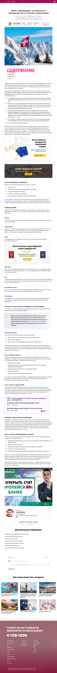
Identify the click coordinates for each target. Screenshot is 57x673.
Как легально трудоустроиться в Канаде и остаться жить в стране (24, 408)
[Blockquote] (22, 564)
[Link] (25, 564)
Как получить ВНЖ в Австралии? (27, 611)
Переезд (34, 651)
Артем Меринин (17, 23)
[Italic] (14, 564)
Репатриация (23, 643)
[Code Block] (23, 564)
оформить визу (16, 348)
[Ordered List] (19, 564)
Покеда (21, 6)
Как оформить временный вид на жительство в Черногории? (46, 595)
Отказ (9, 78)
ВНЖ (30, 6)
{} (26, 564)
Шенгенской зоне (8, 201)
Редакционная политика (11, 658)
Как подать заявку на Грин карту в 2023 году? (14, 543)
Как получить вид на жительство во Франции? (14, 547)
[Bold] (13, 564)
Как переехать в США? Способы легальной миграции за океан (23, 403)
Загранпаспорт (24, 645)
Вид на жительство (36, 643)
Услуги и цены (9, 663)
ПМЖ (34, 647)
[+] (28, 564)
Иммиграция (26, 6)
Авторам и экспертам (11, 656)
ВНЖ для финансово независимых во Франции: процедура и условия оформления (28, 596)
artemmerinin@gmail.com (20, 514)
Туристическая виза (10, 649)
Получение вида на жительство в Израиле (14, 541)
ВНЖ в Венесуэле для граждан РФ (12, 545)
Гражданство (23, 640)
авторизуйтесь (46, 557)
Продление (11, 76)
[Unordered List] (20, 564)
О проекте (9, 654)
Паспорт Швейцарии (9, 199)
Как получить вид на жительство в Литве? (14, 536)
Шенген (8, 651)
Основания (10, 72)
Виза (8, 645)
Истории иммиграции (11, 640)
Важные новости (10, 643)
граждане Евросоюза (42, 91)
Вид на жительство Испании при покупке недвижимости (8, 612)
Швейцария (33, 6)
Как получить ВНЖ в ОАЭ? (45, 611)
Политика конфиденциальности (27, 668)
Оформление (11, 74)
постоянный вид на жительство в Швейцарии (17, 291)
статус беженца (15, 298)
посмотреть (27, 259)
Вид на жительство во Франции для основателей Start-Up (17, 534)
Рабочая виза (9, 647)
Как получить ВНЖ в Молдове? (11, 538)
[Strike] (17, 564)
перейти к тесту (38, 155)
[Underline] (16, 564)
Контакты (8, 661)
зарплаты (14, 187)
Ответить (16, 405)
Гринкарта (35, 645)
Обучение (35, 649)
